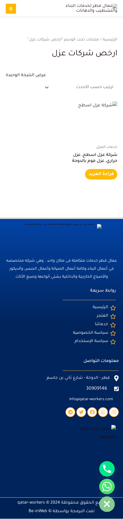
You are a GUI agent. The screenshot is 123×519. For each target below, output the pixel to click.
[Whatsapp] (107, 486)
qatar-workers (31, 502)
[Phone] (107, 469)
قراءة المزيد (101, 174)
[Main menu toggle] (11, 9)
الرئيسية (110, 40)
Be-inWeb (38, 511)
